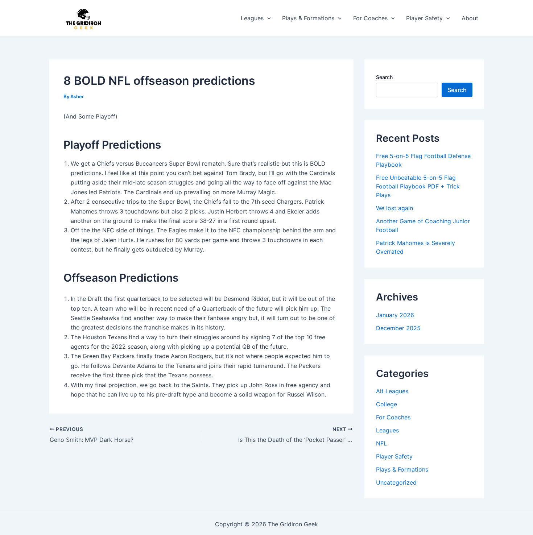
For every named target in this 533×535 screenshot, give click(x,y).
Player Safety (424, 18)
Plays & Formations (308, 18)
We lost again (394, 208)
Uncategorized (396, 482)
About (470, 18)
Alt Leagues (392, 391)
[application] (267, 18)
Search (384, 77)
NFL (381, 443)
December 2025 (398, 328)
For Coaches (370, 18)
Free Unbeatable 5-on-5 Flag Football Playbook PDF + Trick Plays (418, 186)
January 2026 (395, 315)
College (386, 404)
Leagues (252, 18)
